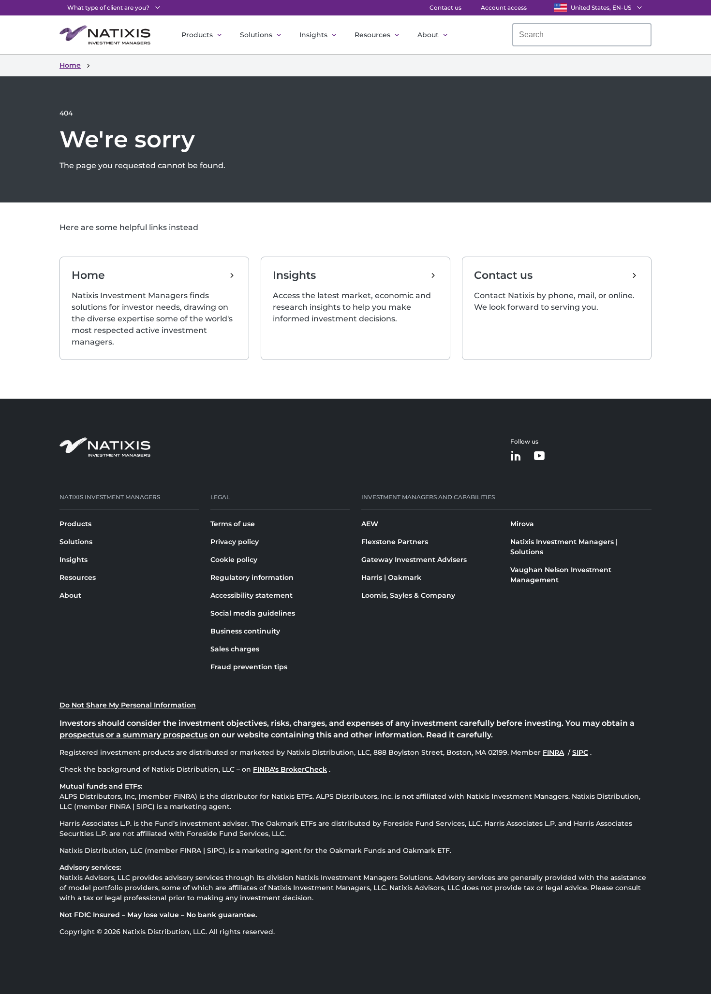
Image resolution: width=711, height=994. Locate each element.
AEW (369, 523)
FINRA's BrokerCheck (290, 769)
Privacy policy (234, 541)
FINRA (554, 752)
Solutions (256, 34)
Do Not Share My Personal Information (127, 705)
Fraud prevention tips (248, 667)
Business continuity (245, 631)
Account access (504, 7)
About (428, 34)
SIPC (581, 752)
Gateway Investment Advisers (414, 559)
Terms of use (232, 523)
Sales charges (234, 649)
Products (197, 34)
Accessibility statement (251, 595)
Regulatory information (252, 577)
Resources (372, 34)
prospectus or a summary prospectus (133, 734)
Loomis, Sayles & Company (408, 595)
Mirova (522, 523)
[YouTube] (539, 456)
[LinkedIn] (516, 456)
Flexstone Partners (394, 541)
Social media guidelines (252, 613)
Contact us (445, 7)
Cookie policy (233, 559)
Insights (313, 34)
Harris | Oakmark (391, 577)
